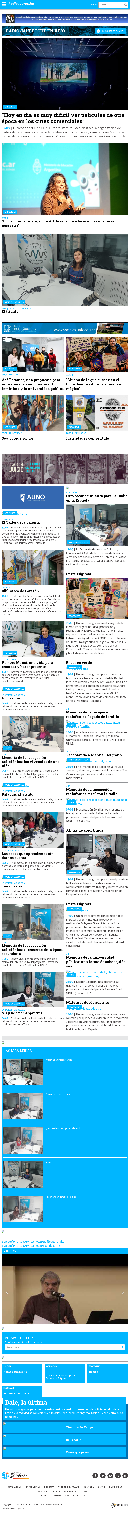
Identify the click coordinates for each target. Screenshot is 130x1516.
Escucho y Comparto (63, 1491)
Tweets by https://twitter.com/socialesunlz (31, 1245)
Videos (84, 1491)
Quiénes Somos (60, 1495)
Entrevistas (33, 1487)
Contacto (79, 1495)
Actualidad (14, 1487)
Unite (101, 1487)
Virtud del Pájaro (69, 1487)
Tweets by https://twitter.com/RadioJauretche (33, 1241)
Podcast (49, 1487)
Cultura (89, 1487)
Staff (44, 1495)
